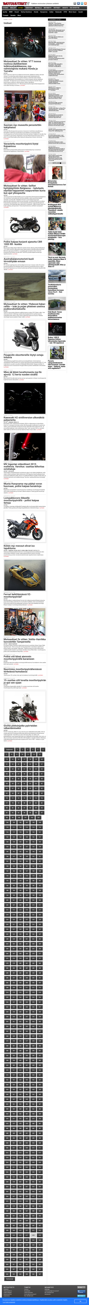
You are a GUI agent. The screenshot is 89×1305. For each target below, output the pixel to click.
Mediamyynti (49, 1287)
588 (33, 1211)
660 (33, 1269)
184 (20, 885)
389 (27, 1050)
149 (27, 856)
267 (14, 953)
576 (33, 1201)
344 (7, 1016)
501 (14, 1143)
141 (14, 851)
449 (27, 1099)
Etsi (81, 1287)
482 (7, 1128)
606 (33, 1225)
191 (27, 890)
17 (24, 759)
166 (20, 871)
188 (7, 890)
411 (14, 1070)
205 (40, 900)
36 (12, 774)
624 (33, 1240)
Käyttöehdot (7, 1296)
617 (27, 1235)
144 (33, 851)
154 (20, 861)
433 (40, 1084)
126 (33, 837)
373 (40, 1036)
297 (14, 978)
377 (27, 1041)
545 (27, 1177)
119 (27, 832)
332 (7, 1007)
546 (33, 1177)
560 (7, 1191)
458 (7, 1109)
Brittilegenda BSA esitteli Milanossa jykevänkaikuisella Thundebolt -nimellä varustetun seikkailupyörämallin (55, 209)
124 (20, 837)
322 (20, 997)
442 (20, 1094)
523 (40, 1157)
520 (20, 1157)
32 (30, 769)
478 (20, 1123)
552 (33, 1182)
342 (33, 1012)
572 (7, 1201)
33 (36, 769)
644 (7, 1259)
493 (40, 1133)
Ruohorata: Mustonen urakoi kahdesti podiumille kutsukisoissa (56, 142)
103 (38, 817)
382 (20, 1046)
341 (27, 1012)
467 (27, 1114)
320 (7, 997)
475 (40, 1118)
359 (27, 1026)
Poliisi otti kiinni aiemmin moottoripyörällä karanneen (19, 657)
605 (27, 1225)
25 (30, 764)
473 (27, 1118)
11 (28, 754)
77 (7, 803)
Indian (51, 12)
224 (7, 919)
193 (40, 890)
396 (33, 1055)
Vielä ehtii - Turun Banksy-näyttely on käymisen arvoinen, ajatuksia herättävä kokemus (56, 24)
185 (27, 885)
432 (33, 1084)
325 (40, 997)
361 (40, 1026)
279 (14, 963)
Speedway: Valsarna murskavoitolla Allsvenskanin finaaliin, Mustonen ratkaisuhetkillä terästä (55, 81)
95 (30, 812)
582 (33, 1206)
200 (7, 900)
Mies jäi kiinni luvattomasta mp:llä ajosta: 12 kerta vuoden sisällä (22, 373)
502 (20, 1143)
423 (14, 1080)
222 (33, 914)
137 (27, 846)
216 (33, 910)
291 (14, 973)
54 (36, 783)
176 (7, 880)
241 (40, 929)
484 (20, 1128)
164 (7, 871)
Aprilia (5, 12)
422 (7, 1080)
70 (7, 798)
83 (42, 803)
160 (20, 866)
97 (42, 812)
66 (24, 793)
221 (27, 914)
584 (7, 1211)
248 (7, 939)
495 (14, 1138)
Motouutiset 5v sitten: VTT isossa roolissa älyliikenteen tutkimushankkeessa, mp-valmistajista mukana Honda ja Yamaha (22, 66)
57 (12, 788)
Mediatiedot (48, 1294)
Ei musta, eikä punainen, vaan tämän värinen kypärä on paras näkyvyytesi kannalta (56, 135)
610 (20, 1230)
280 (20, 963)
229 (40, 919)
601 (40, 1220)
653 (27, 1264)
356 (7, 1026)
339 (14, 1012)
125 (27, 837)
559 (40, 1186)
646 (20, 1259)
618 (33, 1235)
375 (14, 1041)
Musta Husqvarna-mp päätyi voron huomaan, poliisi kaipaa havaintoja (23, 485)
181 (40, 880)
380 (7, 1046)
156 (33, 861)
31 (24, 769)
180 (33, 880)
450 (33, 1099)
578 (7, 1206)
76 (42, 798)
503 (27, 1143)
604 (20, 1225)
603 (14, 1225)
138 (33, 846)
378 (33, 1041)
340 (20, 1012)
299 (27, 978)
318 (33, 992)
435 (14, 1089)
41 (42, 774)
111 (14, 827)
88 (30, 808)
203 (27, 900)
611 (27, 1230)
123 (14, 837)
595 (40, 1216)
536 (7, 1172)
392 (7, 1055)
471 (14, 1118)
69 (42, 793)
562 (20, 1191)
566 (7, 1196)
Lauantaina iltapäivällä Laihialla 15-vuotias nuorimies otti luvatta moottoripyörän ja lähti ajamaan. (21, 687)
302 (7, 982)
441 (14, 1094)
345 (14, 1016)
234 (33, 924)
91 (7, 812)
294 (33, 973)
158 (7, 866)
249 (14, 939)
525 (14, 1162)
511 (40, 1148)
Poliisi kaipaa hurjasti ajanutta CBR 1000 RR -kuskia (23, 243)
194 (7, 895)
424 (20, 1080)
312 (33, 987)
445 (40, 1094)
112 (20, 827)
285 (14, 968)
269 (27, 953)
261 (14, 948)
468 (33, 1114)
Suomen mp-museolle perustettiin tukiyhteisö (22, 126)
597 (14, 1220)
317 (27, 992)
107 (27, 822)
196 (20, 895)
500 (7, 1143)
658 (20, 1269)
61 (36, 788)
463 (40, 1109)
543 (14, 1177)
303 (14, 982)
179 (27, 880)
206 (7, 905)
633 (14, 1250)
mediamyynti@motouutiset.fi (52, 1291)
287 (27, 968)
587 (27, 1211)
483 (14, 1128)
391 (40, 1050)
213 (14, 910)
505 (40, 1143)
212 (7, 910)
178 (20, 880)
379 (40, 1041)
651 (14, 1264)
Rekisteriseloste (8, 1294)
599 (27, 1220)
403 (40, 1060)
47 (36, 778)
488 (7, 1133)
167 (27, 871)
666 (33, 1274)
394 (20, 1055)
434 (7, 1089)
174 (33, 876)
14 (7, 759)
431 (27, 1084)
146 (7, 856)
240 (33, 929)
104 (7, 822)
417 (14, 1075)
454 (20, 1104)
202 (20, 900)
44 (18, 778)
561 (14, 1191)
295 (40, 973)
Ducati (17, 12)
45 (24, 778)
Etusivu (5, 8)
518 (7, 1157)
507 (14, 1148)
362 (7, 1031)
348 (33, 1016)
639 (14, 1254)
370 (20, 1036)
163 (40, 866)
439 (40, 1089)
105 (14, 822)
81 (30, 803)
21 (7, 764)
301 (40, 978)
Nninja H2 (16, 422)
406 (20, 1065)
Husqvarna (43, 12)
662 (7, 1274)
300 (33, 978)
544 (20, 1177)
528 (33, 1162)
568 (20, 1196)
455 (27, 1104)
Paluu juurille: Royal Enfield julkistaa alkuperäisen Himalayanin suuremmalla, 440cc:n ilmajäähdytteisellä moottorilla (55, 157)
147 (14, 856)
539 (27, 1172)
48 (42, 778)
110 (7, 827)
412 (20, 1070)
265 (40, 948)
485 (27, 1128)
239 (27, 929)
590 (7, 1216)
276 (33, 958)
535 (40, 1167)
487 (40, 1128)
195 (14, 895)
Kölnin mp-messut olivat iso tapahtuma (19, 547)
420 (33, 1075)
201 (14, 900)
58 (18, 788)
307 (40, 982)
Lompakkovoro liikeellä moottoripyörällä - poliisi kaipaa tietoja (21, 500)
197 (27, 895)
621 (14, 1240)
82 (36, 803)
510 (33, 1148)
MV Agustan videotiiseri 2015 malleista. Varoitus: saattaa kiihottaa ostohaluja (24, 466)
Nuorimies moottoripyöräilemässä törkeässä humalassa (23, 670)
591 (14, 1216)
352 (20, 1021)
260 (7, 948)
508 (20, 1148)
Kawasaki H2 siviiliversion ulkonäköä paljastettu (24, 418)
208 (20, 905)
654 (33, 1264)
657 (14, 1269)
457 (40, 1104)
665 (27, 1274)
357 (14, 1026)
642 (33, 1254)
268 (20, 953)
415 (40, 1070)
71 (12, 798)
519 (14, 1157)
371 (27, 1036)
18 (30, 759)
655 (40, 1264)
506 (7, 1148)
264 (33, 948)
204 (33, 900)
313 (40, 987)
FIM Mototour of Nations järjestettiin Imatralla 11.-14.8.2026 (54, 88)
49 (7, 783)
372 (33, 1036)
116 (7, 832)
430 (20, 1084)
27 (42, 764)
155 (27, 861)
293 (27, 973)
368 (7, 1036)
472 (20, 1118)
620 (7, 1240)
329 (27, 1002)
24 (24, 764)
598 (20, 1220)
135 (14, 846)
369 (14, 1036)
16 (18, 759)
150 (33, 856)
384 (33, 1046)
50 (12, 783)
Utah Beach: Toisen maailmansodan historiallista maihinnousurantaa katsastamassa (55, 315)
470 (7, 1118)
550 (20, 1182)
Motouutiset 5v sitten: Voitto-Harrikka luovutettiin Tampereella (25, 640)
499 (40, 1138)
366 (33, 1031)
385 (40, 1046)
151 (40, 856)
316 (20, 992)
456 (33, 1104)
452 (7, 1104)
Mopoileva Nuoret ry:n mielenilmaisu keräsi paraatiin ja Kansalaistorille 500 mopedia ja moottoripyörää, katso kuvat (56, 149)
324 (33, 997)
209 (27, 905)
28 (7, 769)
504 (33, 1143)
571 (40, 1196)
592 (20, 1216)
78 (12, 803)
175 (40, 876)
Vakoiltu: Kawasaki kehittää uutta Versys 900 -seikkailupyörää (56, 130)
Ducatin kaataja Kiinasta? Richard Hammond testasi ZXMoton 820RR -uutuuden (56, 49)
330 (33, 1002)
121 (40, 832)
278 (7, 963)
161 (27, 866)
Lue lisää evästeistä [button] (9, 1302)
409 (40, 1065)
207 (14, 905)
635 (27, 1250)
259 (40, 944)
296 (7, 978)
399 (14, 1060)
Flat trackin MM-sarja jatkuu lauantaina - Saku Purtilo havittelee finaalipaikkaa (55, 64)
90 (42, 808)
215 (27, 910)
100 (19, 817)
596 (7, 1220)
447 (14, 1099)
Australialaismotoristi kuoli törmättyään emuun (19, 260)
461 (27, 1109)
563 (27, 1191)
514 (20, 1152)
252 (33, 939)
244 (20, 934)
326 (7, 1002)
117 (14, 832)
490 (20, 1133)
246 (33, 934)
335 (27, 1007)
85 (12, 808)
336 (33, 1007)
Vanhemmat (9, 1279)
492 (33, 1133)
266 (7, 953)
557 (27, 1186)
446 (7, 1099)
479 (27, 1123)
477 (14, 1123)
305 (27, 982)
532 (20, 1167)
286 (20, 968)
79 (18, 803)
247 (40, 934)
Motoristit (47, 8)
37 (18, 774)
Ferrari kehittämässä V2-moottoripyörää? (17, 595)
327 (14, 1002)
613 (40, 1230)
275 (27, 958)
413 (27, 1070)
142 (20, 851)
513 (14, 1152)
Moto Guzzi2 (34, 550)
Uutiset (20, 8)
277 (40, 958)
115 (40, 827)
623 (27, 1240)
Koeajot (13, 8)
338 (7, 1012)
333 (14, 1007)
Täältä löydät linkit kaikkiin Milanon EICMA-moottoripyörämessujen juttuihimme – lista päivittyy (57, 235)
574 (20, 1201)
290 (7, 973)
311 (27, 987)
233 (27, 924)
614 (7, 1235)
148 (20, 856)
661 (40, 1269)
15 (12, 759)
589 (40, 1211)
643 (40, 1254)
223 (40, 914)
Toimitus (27, 1287)
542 (7, 1177)
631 (40, 1245)
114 (33, 827)
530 (7, 1167)
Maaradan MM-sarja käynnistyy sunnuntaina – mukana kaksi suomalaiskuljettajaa (56, 43)
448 (20, 1099)
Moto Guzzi (72, 12)
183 (14, 885)
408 (33, 1065)
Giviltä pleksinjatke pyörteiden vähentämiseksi (20, 727)
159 (14, 866)
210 (33, 905)
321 (14, 997)
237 (14, 929)
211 (40, 905)
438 (33, 1089)
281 (27, 963)
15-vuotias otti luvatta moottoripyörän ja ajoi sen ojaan (25, 681)
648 (33, 1259)
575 (27, 1201)
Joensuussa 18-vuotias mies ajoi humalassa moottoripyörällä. (21, 675)
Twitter (81, 1296)
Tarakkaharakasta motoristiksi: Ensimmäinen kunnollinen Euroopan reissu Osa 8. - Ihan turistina (56, 289)
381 (14, 1046)
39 (30, 774)
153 (14, 861)
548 (7, 1182)
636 (33, 1250)
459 (14, 1109)
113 (27, 827)
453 (14, 1104)
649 (40, 1259)
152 (7, 861)
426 (33, 1080)
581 (27, 1206)
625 (40, 1240)
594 (33, 1216)
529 (40, 1162)
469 (40, 1114)
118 (20, 832)
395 (27, 1055)
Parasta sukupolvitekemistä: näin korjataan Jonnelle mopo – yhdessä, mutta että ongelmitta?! (56, 364)
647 (27, 1259)
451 (40, 1099)
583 (40, 1206)
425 (27, 1080)
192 (33, 890)
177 (14, 880)
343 (40, 1012)
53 (30, 783)
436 (20, 1089)
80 (24, 803)
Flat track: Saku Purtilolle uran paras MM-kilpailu (55, 37)
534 (33, 1167)
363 (14, 1031)
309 (14, 987)
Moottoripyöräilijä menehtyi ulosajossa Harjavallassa (55, 103)
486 (33, 1128)
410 (7, 1070)
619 (40, 1235)
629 (27, 1245)
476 (7, 1123)
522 (33, 1157)
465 (14, 1114)
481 (40, 1123)
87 (24, 808)
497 (27, 1138)
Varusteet (29, 8)
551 (27, 1182)
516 (33, 1152)
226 (20, 919)
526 (20, 1162)
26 (36, 764)
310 (20, 987)
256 (20, 944)
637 (40, 1250)
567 (14, 1196)
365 (27, 1031)
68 (36, 793)
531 (14, 1167)
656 (7, 1269)
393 (14, 1055)
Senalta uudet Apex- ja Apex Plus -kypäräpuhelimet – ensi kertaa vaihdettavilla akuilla (57, 108)
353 (27, 1021)
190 (20, 890)
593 (27, 1216)
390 (33, 1050)
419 (27, 1075)
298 (20, 978)
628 (20, 1245)
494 (7, 1138)
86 (18, 808)
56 (7, 788)
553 (40, 1182)
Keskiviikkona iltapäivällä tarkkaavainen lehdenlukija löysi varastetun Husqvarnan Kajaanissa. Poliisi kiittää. (22, 150)
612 (33, 1230)
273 (14, 958)
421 (40, 1075)
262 (20, 948)
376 (20, 1041)
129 (14, 842)
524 (7, 1162)
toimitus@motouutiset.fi (30, 1294)
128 (7, 842)
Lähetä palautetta (28, 1292)
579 (14, 1206)
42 (7, 778)
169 (40, 871)
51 (18, 783)
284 (7, 968)
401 (27, 1060)
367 (40, 1031)
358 (20, 1026)
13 (39, 754)
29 (12, 769)
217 (40, 910)
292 (20, 973)
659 (27, 1269)
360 (33, 1026)
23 (18, 764)
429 (14, 1084)
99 (12, 817)
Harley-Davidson (26, 12)
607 (40, 1225)
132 (33, 842)
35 (7, 774)
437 (27, 1089)
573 (14, 1201)
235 (40, 924)
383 (27, 1046)
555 (14, 1186)
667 (40, 1274)
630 (33, 1245)
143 (27, 851)
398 (7, 1060)
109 (40, 822)
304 (20, 982)
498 (33, 1138)
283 (40, 963)
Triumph (5, 15)
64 (12, 793)
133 (40, 842)
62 (42, 788)
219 (14, 914)
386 (7, 1050)
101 (25, 817)
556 (20, 1186)
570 (33, 1196)
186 (33, 885)
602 (7, 1225)
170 (7, 876)
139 (40, 846)
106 (20, 822)
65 (18, 793)
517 (40, 1152)
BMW (11, 12)
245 (27, 934)
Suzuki (80, 12)
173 (27, 876)
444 (33, 1094)
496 (20, 1138)
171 (14, 876)
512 (7, 1152)
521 (27, 1157)
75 (36, 798)
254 (7, 944)
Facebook (80, 1292)
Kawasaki (58, 12)
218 (7, 914)
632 (7, 1250)
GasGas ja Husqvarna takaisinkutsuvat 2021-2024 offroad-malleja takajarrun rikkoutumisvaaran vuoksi (55, 96)
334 (20, 1007)
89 (36, 808)
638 (7, 1254)
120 (33, 832)
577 (40, 1201)
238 (20, 929)
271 (40, 953)
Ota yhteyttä (74, 8)
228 (33, 919)
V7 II (38, 550)
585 (14, 1211)
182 (7, 885)
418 (20, 1075)
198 (33, 895)
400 (20, 1060)
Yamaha (12, 15)
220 (20, 914)
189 (14, 890)
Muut (19, 15)
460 (20, 1109)
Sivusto (65, 8)
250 (20, 939)
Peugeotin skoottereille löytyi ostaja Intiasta (23, 356)
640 (20, 1254)
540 (33, 1172)
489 (14, 1133)
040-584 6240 (30, 1296)
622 (20, 1240)
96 (36, 812)
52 (24, 783)
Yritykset (57, 8)
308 (7, 987)
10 (22, 754)
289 (40, 968)
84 (7, 808)
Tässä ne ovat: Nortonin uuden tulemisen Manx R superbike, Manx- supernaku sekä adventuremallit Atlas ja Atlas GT (57, 262)
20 (42, 759)
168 (33, 871)
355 (40, 1021)
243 (14, 934)
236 (7, 929)
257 (27, 944)
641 (27, 1254)
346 (20, 1016)
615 (14, 1235)
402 (33, 1060)
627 (14, 1245)
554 (7, 1186)
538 (20, 1172)
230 (7, 924)
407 (27, 1065)
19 (36, 759)
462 (33, 1109)
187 (40, 885)
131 (27, 842)
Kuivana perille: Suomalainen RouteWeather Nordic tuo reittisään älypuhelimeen (55, 115)
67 (30, 793)
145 (40, 851)
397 (40, 1055)
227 (27, 919)
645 (14, 1259)
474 (33, 1118)
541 (40, 1172)
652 (20, 1264)
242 (7, 934)
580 (20, 1206)
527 (27, 1162)
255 (14, 944)
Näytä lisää (57, 163)
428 (7, 1084)
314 (7, 992)
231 (14, 924)
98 (7, 817)
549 (14, 1182)
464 (7, 1114)
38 (24, 774)
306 (33, 982)
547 (40, 1177)
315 (14, 992)
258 (33, 944)
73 (24, 798)
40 (36, 774)
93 (18, 812)
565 (40, 1191)
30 (18, 769)
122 (7, 837)
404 (7, 1065)
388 (20, 1050)
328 (20, 1002)
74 (30, 798)
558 (33, 1186)
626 (7, 1245)
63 (7, 793)
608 (7, 1230)
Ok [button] (80, 1301)
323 (27, 997)
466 (20, 1114)
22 (12, 764)
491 (27, 1133)
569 (27, 1196)
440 (7, 1094)
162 (33, 866)
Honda (36, 12)
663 (14, 1274)
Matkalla (38, 8)
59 (24, 788)
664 (20, 1274)
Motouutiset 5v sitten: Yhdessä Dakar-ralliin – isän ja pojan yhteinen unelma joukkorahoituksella (25, 306)
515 (27, 1152)
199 (40, 895)
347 (27, 1016)
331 (40, 1002)
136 (20, 846)
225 (14, 919)
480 (33, 1123)
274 (20, 958)
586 (20, 1211)
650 (7, 1264)
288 (33, 968)
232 (20, 924)
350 (7, 1021)
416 (7, 1075)
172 (20, 876)
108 (33, 822)
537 (14, 1172)
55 (42, 783)
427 (40, 1080)
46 (30, 778)
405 (14, 1065)
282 (33, 963)
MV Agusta (11, 471)
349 (40, 1016)
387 (14, 1050)
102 (32, 817)
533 (27, 1167)
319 (40, 992)
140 (7, 851)
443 (27, 1094)
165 (14, 871)
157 (40, 861)
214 (20, 910)
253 (40, 939)
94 (24, 812)
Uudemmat (9, 749)
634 (20, 1250)
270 (33, 953)
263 (27, 948)
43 (12, 778)
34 (42, 769)
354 (33, 1021)
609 (14, 1230)
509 (27, 1148)
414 (33, 1070)
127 (40, 837)
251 (27, 939)
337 (40, 1007)
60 (30, 788)
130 (20, 842)
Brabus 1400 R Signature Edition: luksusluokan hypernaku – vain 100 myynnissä (57, 340)
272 (7, 958)
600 (33, 1220)
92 (12, 812)
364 (20, 1031)
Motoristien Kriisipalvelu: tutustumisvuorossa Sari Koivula (57, 184)
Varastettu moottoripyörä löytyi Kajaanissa (21, 145)
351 (14, 1021)
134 (7, 846)
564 (33, 1191)
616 (20, 1235)
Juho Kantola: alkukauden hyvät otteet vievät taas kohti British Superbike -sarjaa (56, 30)
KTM (65, 12)
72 (18, 798)
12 (34, 754)
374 (7, 1041)
